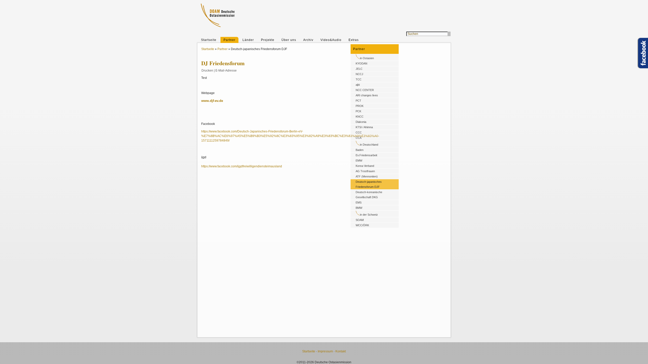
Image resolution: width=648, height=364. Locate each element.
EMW (359, 160)
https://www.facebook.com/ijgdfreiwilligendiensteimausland (241, 166)
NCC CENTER (365, 90)
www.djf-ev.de (212, 101)
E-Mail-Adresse (226, 70)
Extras (354, 40)
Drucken (207, 70)
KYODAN (361, 63)
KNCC (359, 116)
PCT (358, 100)
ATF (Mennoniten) (367, 176)
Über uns (288, 40)
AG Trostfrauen (365, 171)
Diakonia (361, 121)
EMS (358, 202)
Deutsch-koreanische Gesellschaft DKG (369, 195)
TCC (358, 79)
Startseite (208, 40)
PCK (358, 111)
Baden (359, 149)
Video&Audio (330, 40)
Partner (229, 40)
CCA (358, 137)
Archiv (308, 40)
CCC (359, 132)
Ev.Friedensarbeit (366, 155)
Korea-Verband (365, 165)
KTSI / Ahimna (364, 127)
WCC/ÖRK (362, 225)
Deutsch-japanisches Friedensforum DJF (369, 184)
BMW (359, 207)
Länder (248, 40)
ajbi (358, 84)
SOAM (360, 219)
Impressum (325, 351)
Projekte (267, 40)
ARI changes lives (367, 95)
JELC (359, 68)
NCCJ (359, 74)
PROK (359, 105)
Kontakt (340, 351)
